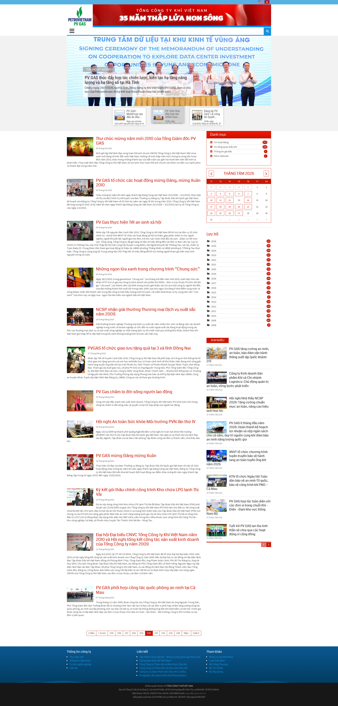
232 (163, 633)
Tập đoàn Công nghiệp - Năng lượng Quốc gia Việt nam (169, 657)
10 (211, 200)
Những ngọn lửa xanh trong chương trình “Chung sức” (80, 277)
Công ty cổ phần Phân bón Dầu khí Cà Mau (162, 671)
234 (178, 633)
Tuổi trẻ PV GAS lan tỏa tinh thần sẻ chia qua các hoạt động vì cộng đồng (248, 530)
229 (141, 633)
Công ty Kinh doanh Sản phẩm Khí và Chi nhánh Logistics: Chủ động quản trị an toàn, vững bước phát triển (237, 379)
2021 (213, 264)
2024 (213, 250)
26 (230, 213)
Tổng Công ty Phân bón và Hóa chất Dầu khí (163, 668)
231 (156, 633)
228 (134, 633)
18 (220, 206)
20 (239, 206)
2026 (213, 241)
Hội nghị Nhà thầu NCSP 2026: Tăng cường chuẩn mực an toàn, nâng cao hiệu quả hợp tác (237, 404)
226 (119, 633)
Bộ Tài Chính (216, 668)
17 (211, 206)
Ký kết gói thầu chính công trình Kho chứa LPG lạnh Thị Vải (80, 497)
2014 (213, 297)
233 (171, 633)
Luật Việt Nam (217, 660)
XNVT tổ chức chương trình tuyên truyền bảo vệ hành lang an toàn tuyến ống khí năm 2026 (237, 458)
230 (149, 633)
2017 (213, 283)
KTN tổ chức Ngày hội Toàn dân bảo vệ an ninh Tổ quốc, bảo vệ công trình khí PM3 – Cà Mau (237, 482)
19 (230, 206)
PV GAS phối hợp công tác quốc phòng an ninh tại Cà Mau (80, 594)
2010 (213, 315)
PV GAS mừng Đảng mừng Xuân (80, 462)
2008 (213, 325)
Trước (103, 633)
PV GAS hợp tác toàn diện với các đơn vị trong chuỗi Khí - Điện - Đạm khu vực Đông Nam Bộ (238, 507)
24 (211, 213)
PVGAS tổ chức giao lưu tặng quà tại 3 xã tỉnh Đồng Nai (76, 360)
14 (248, 200)
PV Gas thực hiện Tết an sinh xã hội (80, 231)
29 (230, 187)
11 (220, 200)
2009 (213, 320)
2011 (213, 311)
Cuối (195, 633)
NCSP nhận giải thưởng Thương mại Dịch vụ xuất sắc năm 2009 (80, 317)
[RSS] (211, 142)
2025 (213, 245)
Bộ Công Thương (218, 664)
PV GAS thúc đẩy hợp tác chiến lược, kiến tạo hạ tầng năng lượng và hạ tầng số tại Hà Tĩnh (169, 71)
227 (126, 633)
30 (239, 187)
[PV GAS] (80, 15)
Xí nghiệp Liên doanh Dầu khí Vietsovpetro (162, 675)
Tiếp (186, 633)
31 (248, 187)
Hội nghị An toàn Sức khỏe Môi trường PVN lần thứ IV (80, 429)
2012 (213, 306)
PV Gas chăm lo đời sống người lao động (80, 400)
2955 (265, 147)
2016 (213, 287)
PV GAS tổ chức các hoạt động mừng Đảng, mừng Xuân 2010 (80, 187)
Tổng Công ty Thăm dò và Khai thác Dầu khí (163, 664)
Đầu (92, 633)
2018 (213, 278)
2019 (213, 273)
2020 (213, 269)
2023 (213, 255)
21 (248, 206)
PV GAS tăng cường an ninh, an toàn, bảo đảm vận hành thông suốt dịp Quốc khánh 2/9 (237, 355)
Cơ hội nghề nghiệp (80, 664)
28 (220, 187)
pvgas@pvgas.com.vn (195, 693)
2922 (265, 142)
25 (220, 213)
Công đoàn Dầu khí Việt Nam (155, 660)
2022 (213, 259)
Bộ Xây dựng (216, 671)
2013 (213, 301)
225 (112, 633)
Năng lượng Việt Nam (221, 657)
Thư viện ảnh (77, 657)
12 (230, 200)
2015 (213, 292)
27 (211, 187)
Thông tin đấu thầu (80, 660)
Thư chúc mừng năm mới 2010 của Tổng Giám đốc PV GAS (80, 146)
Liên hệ (74, 668)
